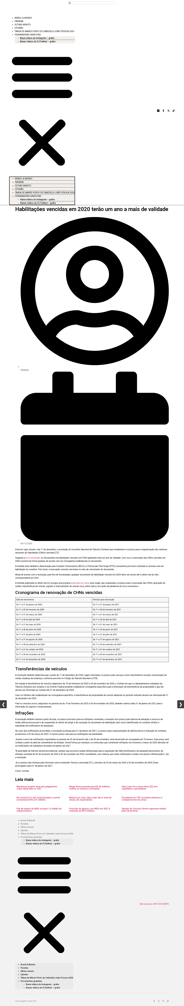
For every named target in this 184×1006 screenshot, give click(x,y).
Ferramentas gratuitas (28, 34)
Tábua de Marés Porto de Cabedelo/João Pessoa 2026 (44, 31)
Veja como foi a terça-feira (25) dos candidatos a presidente (140, 787)
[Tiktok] (173, 110)
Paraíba (19, 21)
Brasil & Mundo (23, 18)
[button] (42, 110)
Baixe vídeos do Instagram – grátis (37, 38)
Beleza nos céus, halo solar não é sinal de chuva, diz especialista (90, 798)
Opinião (19, 28)
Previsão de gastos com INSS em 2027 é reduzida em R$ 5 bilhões (89, 809)
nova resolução (33, 558)
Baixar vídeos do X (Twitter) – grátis (37, 41)
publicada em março (80, 583)
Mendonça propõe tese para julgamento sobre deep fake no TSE (37, 787)
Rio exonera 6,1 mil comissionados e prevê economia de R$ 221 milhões (38, 798)
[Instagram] (163, 1001)
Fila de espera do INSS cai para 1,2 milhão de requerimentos (39, 809)
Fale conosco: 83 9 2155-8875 (154, 904)
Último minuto (23, 24)
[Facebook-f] (163, 110)
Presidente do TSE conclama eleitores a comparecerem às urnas (142, 798)
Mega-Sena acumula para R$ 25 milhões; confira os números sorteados (89, 787)
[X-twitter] (168, 110)
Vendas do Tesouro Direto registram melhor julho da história (144, 809)
